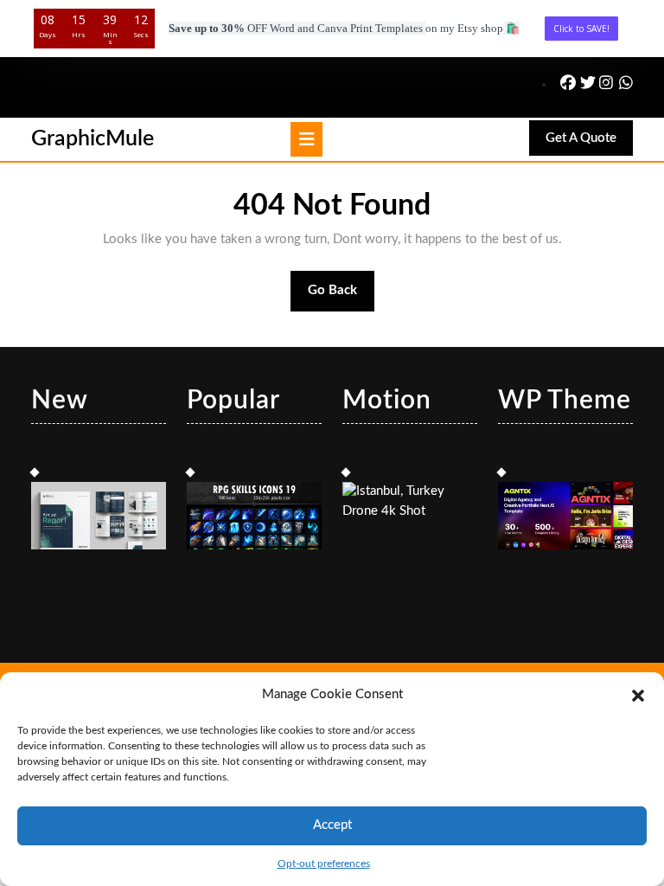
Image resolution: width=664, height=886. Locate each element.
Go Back (341, 297)
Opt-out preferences (324, 863)
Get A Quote (589, 143)
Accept (332, 825)
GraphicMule (92, 139)
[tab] (306, 139)
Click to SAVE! (581, 28)
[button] (638, 694)
